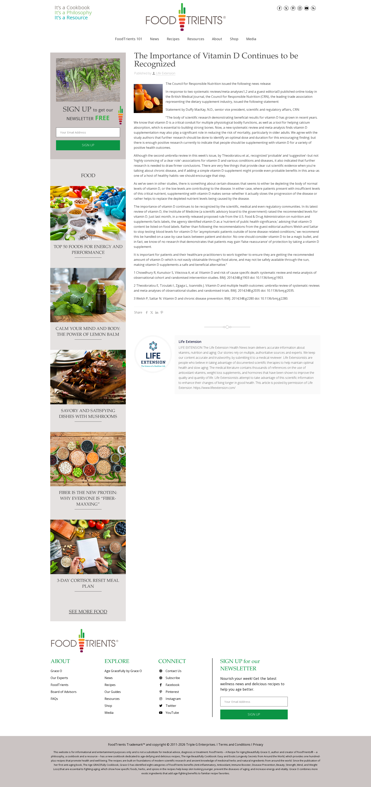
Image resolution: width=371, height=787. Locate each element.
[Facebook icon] (279, 8)
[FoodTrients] (185, 17)
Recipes (110, 685)
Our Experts (59, 678)
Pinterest (172, 692)
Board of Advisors (64, 692)
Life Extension (165, 73)
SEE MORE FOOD (88, 612)
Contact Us (173, 671)
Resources (112, 699)
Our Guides (113, 692)
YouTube (172, 713)
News (109, 678)
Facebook (172, 685)
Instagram (173, 699)
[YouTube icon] (306, 8)
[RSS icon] (313, 8)
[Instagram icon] (299, 8)
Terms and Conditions (234, 744)
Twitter (170, 706)
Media (109, 713)
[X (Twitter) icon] (286, 8)
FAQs (54, 699)
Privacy (258, 744)
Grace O (56, 671)
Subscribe (172, 678)
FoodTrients (59, 685)
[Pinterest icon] (293, 8)
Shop (108, 706)
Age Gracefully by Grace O (123, 671)
